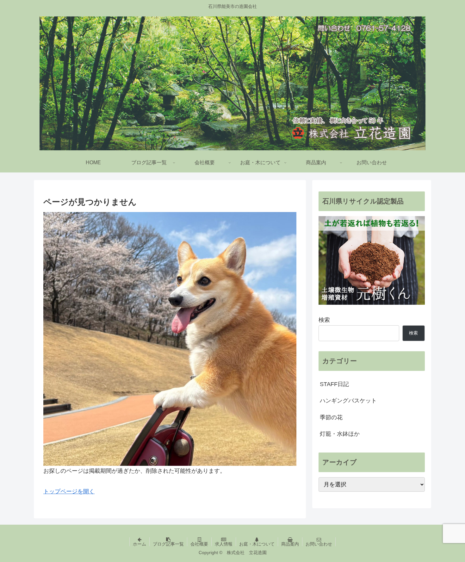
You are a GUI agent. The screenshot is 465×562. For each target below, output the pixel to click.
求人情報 (223, 544)
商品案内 (290, 544)
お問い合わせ (319, 544)
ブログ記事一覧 (168, 544)
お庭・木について (257, 544)
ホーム (139, 544)
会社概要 (199, 544)
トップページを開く (69, 491)
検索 (324, 320)
